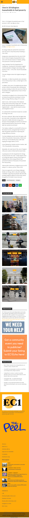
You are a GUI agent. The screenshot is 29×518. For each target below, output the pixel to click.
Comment (10, 472)
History (19, 467)
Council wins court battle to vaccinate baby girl (16, 465)
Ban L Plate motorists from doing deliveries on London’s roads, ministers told (14, 204)
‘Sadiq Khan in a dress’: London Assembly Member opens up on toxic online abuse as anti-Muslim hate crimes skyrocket (14, 240)
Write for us (4, 446)
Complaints (4, 454)
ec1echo (9, 503)
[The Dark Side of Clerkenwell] (4, 469)
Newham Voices (14, 517)
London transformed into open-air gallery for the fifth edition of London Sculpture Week (14, 293)
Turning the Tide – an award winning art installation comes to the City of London (14, 257)
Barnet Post (21, 515)
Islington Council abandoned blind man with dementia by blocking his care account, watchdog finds (14, 275)
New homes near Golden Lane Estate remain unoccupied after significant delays (17, 481)
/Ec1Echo (9, 498)
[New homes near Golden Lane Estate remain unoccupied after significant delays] (4, 480)
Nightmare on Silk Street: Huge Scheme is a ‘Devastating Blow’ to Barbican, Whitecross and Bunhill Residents (17, 475)
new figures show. (10, 46)
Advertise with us (6, 449)
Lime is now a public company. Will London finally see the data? (17, 485)
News (3, 5)
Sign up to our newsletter (7, 451)
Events (9, 253)
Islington (18, 180)
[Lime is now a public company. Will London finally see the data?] (4, 485)
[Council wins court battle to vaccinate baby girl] (4, 464)
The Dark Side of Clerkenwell (14, 469)
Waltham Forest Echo (17, 514)
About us (4, 444)
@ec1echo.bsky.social (11, 501)
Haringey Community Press (12, 515)
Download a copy (6, 456)
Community (10, 467)
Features (15, 253)
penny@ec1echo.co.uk (10, 496)
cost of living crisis (10, 180)
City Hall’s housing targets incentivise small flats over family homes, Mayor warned (14, 222)
